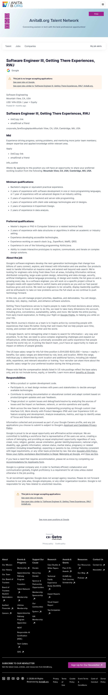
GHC (19, 651)
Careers (5, 613)
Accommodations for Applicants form (25, 462)
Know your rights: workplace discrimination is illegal (32, 454)
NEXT (19, 627)
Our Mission (7, 565)
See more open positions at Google (54, 519)
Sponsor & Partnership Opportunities (38, 584)
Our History (7, 569)
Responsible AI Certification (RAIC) (23, 635)
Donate (35, 568)
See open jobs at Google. (24, 82)
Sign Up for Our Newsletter (85, 665)
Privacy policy (48, 544)
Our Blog (81, 573)
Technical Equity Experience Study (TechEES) (54, 581)
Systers (35, 611)
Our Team (6, 574)
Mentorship (22, 568)
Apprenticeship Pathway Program (23, 576)
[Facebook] (17, 678)
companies (30, 46)
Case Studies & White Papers (54, 566)
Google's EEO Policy (87, 451)
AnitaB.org (44, 681)
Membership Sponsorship (37, 594)
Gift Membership (37, 618)
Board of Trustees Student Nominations (7, 592)
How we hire (91, 454)
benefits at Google (85, 372)
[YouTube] (13, 678)
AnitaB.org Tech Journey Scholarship (68, 579)
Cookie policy (60, 544)
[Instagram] (7, 15)
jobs (18, 46)
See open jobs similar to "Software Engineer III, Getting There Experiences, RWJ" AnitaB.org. (53, 86)
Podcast (81, 577)
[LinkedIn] (3, 678)
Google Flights (67, 315)
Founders (21, 584)
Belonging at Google (69, 454)
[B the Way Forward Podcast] (22, 678)
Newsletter (97, 569)
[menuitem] (56, 119)
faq (96, 13)
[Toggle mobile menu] (102, 4)
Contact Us (97, 565)
